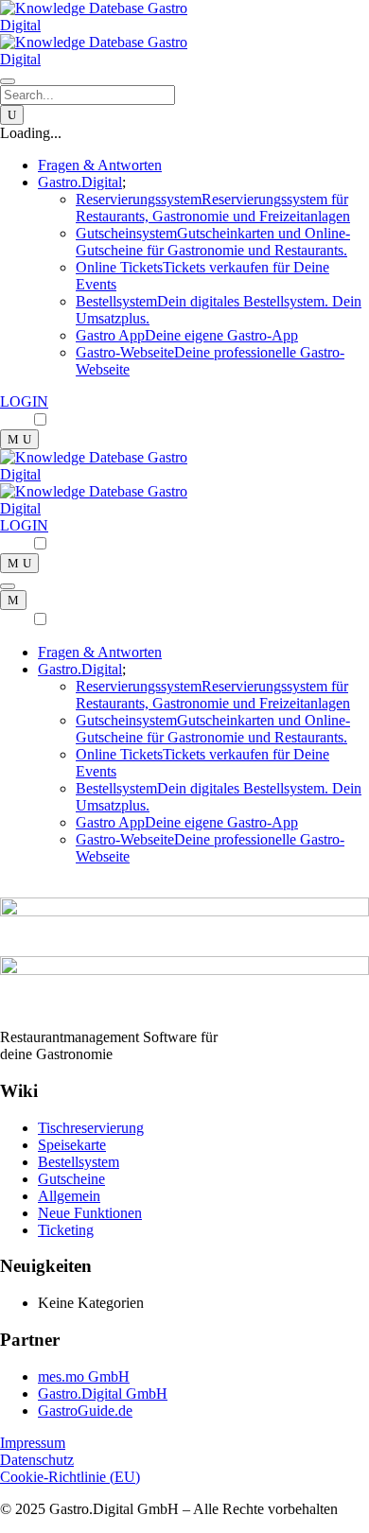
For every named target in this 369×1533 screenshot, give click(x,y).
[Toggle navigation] (7, 81)
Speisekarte (72, 1145)
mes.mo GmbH (84, 1376)
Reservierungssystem (213, 207)
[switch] (40, 419)
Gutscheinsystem (213, 241)
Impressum (32, 1443)
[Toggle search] (19, 439)
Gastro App (187, 335)
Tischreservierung (91, 1128)
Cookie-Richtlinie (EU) (70, 1477)
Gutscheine (71, 1179)
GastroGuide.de (85, 1410)
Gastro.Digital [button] (80, 182)
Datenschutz (37, 1460)
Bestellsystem (78, 1162)
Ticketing (66, 1230)
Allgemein (69, 1196)
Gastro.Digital (80, 669)
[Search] (12, 115)
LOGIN (24, 401)
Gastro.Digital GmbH (102, 1393)
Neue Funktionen (90, 1213)
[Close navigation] (13, 600)
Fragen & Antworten (100, 165)
